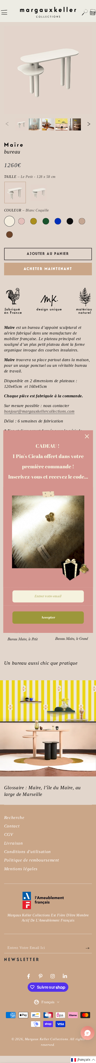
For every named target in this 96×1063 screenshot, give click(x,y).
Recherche (14, 817)
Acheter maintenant (48, 269)
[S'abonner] (89, 948)
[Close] (87, 436)
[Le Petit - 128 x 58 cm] (15, 193)
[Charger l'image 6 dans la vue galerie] (75, 124)
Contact (11, 826)
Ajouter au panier (48, 254)
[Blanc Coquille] (9, 221)
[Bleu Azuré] (57, 221)
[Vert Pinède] (45, 221)
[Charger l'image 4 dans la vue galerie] (48, 124)
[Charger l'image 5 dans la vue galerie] (61, 124)
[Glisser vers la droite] (89, 124)
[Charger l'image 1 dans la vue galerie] (21, 124)
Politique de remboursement (31, 860)
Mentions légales (21, 868)
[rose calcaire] (21, 221)
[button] (85, 12)
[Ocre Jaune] (33, 221)
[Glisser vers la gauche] (7, 124)
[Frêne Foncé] (9, 234)
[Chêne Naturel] (82, 221)
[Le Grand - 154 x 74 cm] (38, 193)
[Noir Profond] (70, 221)
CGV (8, 834)
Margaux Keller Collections (46, 1039)
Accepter (48, 617)
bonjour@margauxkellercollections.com (39, 411)
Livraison (13, 843)
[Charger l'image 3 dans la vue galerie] (34, 124)
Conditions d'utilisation (27, 851)
